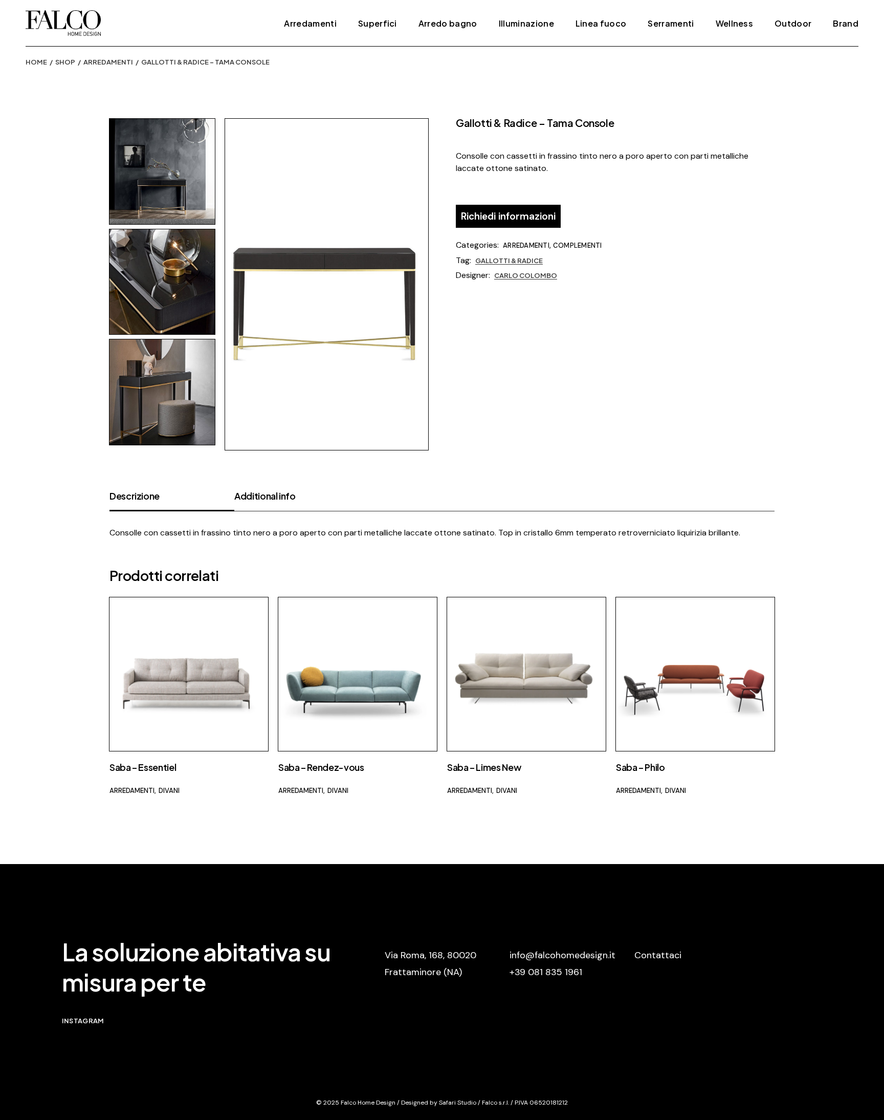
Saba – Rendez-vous (321, 767)
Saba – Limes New (484, 767)
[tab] (171, 500)
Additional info (265, 496)
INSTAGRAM (83, 1021)
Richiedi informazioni (508, 216)
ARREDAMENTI (526, 245)
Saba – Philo (640, 767)
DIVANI (169, 790)
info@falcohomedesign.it (562, 955)
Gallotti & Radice (509, 260)
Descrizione (134, 496)
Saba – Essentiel (142, 767)
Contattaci (657, 955)
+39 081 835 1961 (546, 972)
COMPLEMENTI (577, 245)
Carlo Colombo (525, 275)
